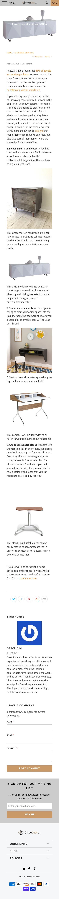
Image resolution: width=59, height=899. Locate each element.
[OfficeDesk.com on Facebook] (29, 869)
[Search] (46, 3)
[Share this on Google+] (37, 599)
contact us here (28, 578)
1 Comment (27, 64)
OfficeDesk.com (33, 877)
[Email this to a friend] (44, 599)
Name (10, 722)
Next (47, 57)
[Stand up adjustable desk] (29, 509)
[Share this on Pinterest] (29, 599)
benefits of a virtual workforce (23, 90)
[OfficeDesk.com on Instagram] (34, 869)
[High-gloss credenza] (29, 268)
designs (39, 130)
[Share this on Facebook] (21, 599)
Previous (38, 57)
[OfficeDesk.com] (29, 3)
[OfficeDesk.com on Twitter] (24, 869)
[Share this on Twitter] (13, 599)
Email (10, 735)
